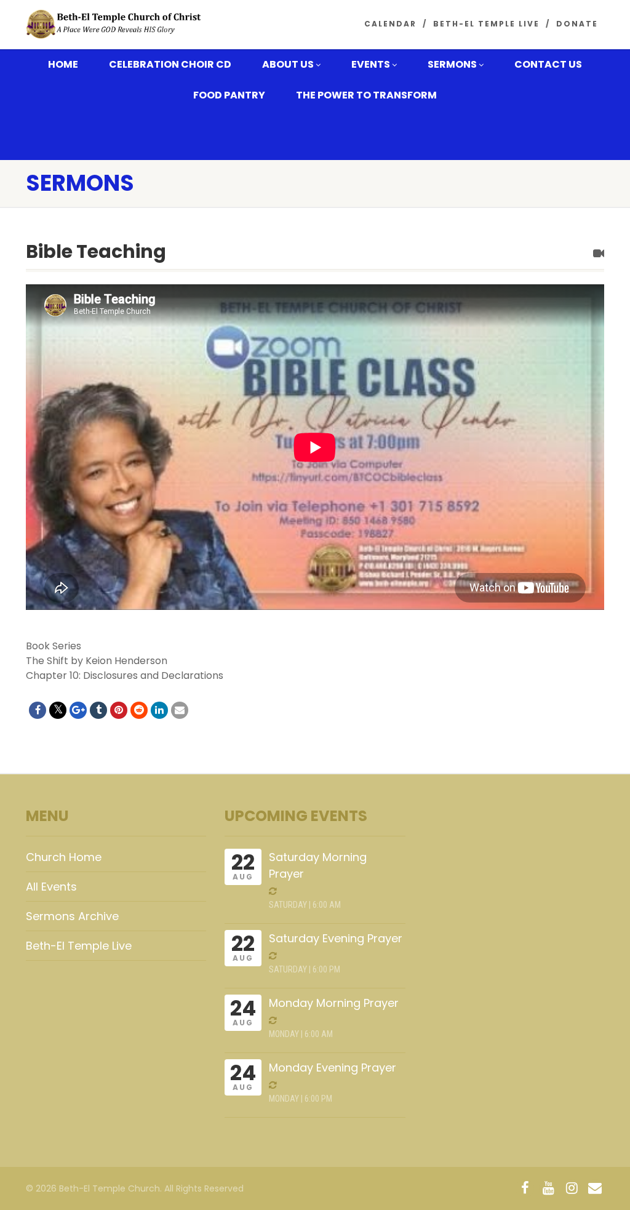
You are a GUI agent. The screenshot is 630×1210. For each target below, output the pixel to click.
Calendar (390, 23)
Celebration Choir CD (170, 64)
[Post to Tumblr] (98, 710)
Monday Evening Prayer (332, 1067)
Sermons (452, 64)
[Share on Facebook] (37, 710)
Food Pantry (229, 95)
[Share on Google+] (78, 710)
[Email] (179, 710)
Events (370, 64)
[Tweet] (57, 710)
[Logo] (116, 24)
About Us (288, 64)
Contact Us (548, 64)
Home (63, 64)
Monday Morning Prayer (334, 1003)
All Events (51, 886)
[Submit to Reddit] (139, 710)
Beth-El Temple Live (486, 23)
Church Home (64, 857)
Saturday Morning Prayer (318, 865)
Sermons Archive (72, 916)
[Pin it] (118, 710)
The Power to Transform (366, 95)
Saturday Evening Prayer (335, 938)
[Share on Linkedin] (159, 710)
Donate (577, 23)
